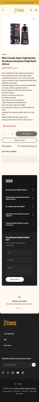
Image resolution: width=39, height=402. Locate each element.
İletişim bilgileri (19, 393)
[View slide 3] (22, 308)
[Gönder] (34, 365)
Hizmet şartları (24, 391)
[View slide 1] (17, 308)
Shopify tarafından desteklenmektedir (25, 388)
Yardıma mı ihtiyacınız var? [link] (29, 146)
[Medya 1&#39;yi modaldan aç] (34, 19)
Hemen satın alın (19, 140)
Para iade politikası (6, 391)
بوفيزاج (4, 54)
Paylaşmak (8, 146)
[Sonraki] (36, 2)
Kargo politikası (33, 391)
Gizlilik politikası (16, 391)
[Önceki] (3, 2)
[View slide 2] (19, 308)
